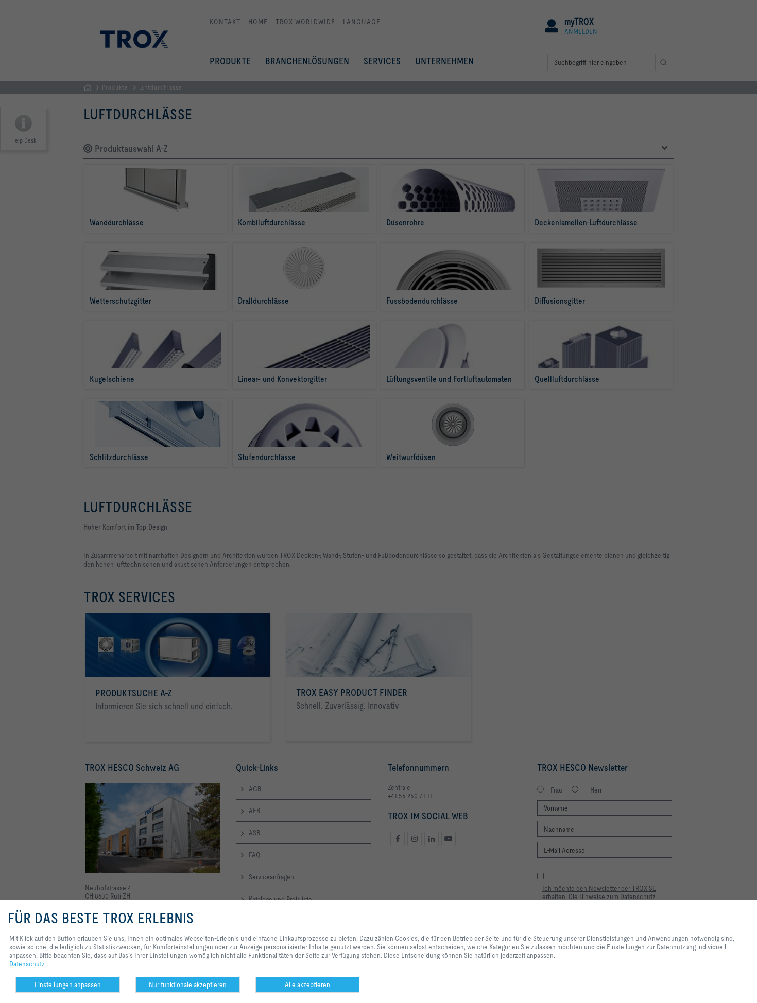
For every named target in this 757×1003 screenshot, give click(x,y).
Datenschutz (27, 964)
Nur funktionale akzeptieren (188, 984)
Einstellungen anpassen (68, 984)
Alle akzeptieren (307, 984)
